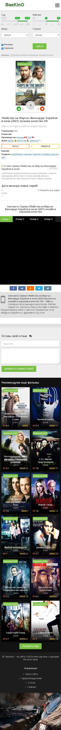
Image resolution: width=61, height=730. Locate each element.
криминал (34, 140)
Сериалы (8, 48)
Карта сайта (31, 674)
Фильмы (8, 44)
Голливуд (45, 154)
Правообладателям (32, 678)
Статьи (31, 682)
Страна (37, 28)
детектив (21, 140)
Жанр (4, 28)
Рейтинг (37, 14)
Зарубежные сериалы (21, 154)
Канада (20, 137)
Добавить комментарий (18, 368)
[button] (49, 193)
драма (11, 140)
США (29, 137)
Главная (32, 687)
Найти (39, 46)
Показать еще (30, 646)
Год (3, 14)
